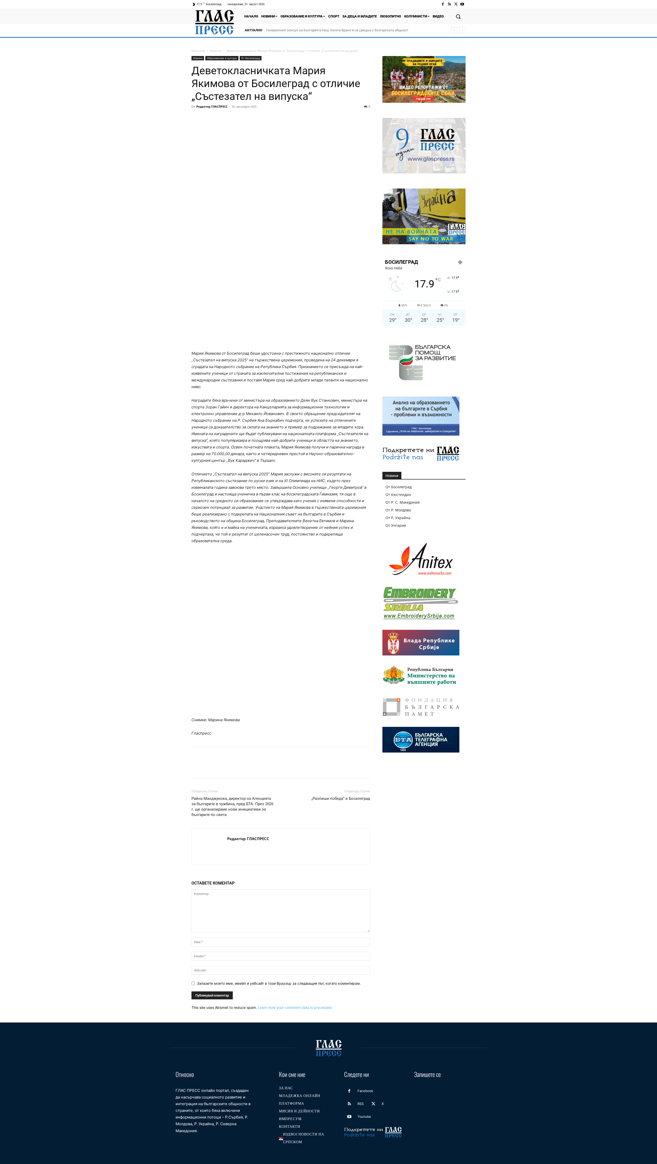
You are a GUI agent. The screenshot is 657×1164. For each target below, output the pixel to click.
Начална (198, 51)
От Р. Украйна (397, 517)
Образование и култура (222, 58)
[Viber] (279, 118)
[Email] (244, 118)
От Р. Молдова (398, 510)
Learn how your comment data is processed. (295, 1007)
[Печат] (255, 118)
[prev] (454, 30)
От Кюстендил (398, 494)
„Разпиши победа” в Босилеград (340, 798)
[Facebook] (443, 4)
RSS (361, 1104)
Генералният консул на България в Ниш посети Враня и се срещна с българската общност (337, 30)
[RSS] (449, 4)
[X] (456, 4)
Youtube (364, 1116)
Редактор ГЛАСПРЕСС (212, 106)
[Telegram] (267, 118)
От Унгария (395, 525)
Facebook (365, 1091)
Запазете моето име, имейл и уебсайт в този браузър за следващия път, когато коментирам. (279, 983)
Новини (216, 51)
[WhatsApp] (232, 118)
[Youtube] (462, 4)
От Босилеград (250, 58)
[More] (291, 118)
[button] (458, 16)
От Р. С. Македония (402, 502)
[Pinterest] (220, 118)
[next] (462, 30)
